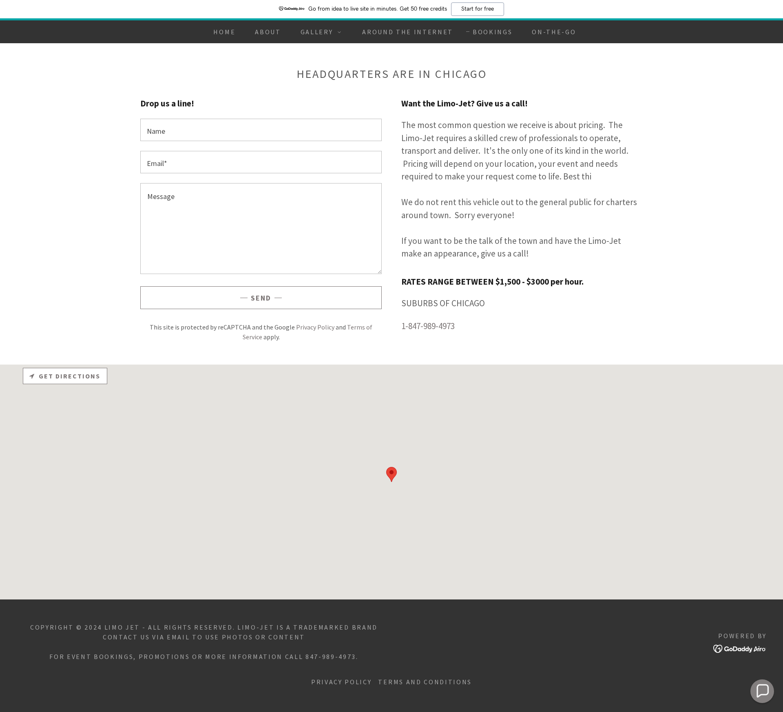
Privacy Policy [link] (315, 327)
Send (261, 298)
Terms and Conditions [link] (424, 682)
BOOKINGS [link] (492, 32)
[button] (318, 32)
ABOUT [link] (268, 32)
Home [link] (224, 32)
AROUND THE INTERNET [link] (407, 32)
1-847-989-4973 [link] (428, 326)
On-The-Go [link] (554, 32)
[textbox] (261, 130)
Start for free (477, 9)
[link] (740, 647)
